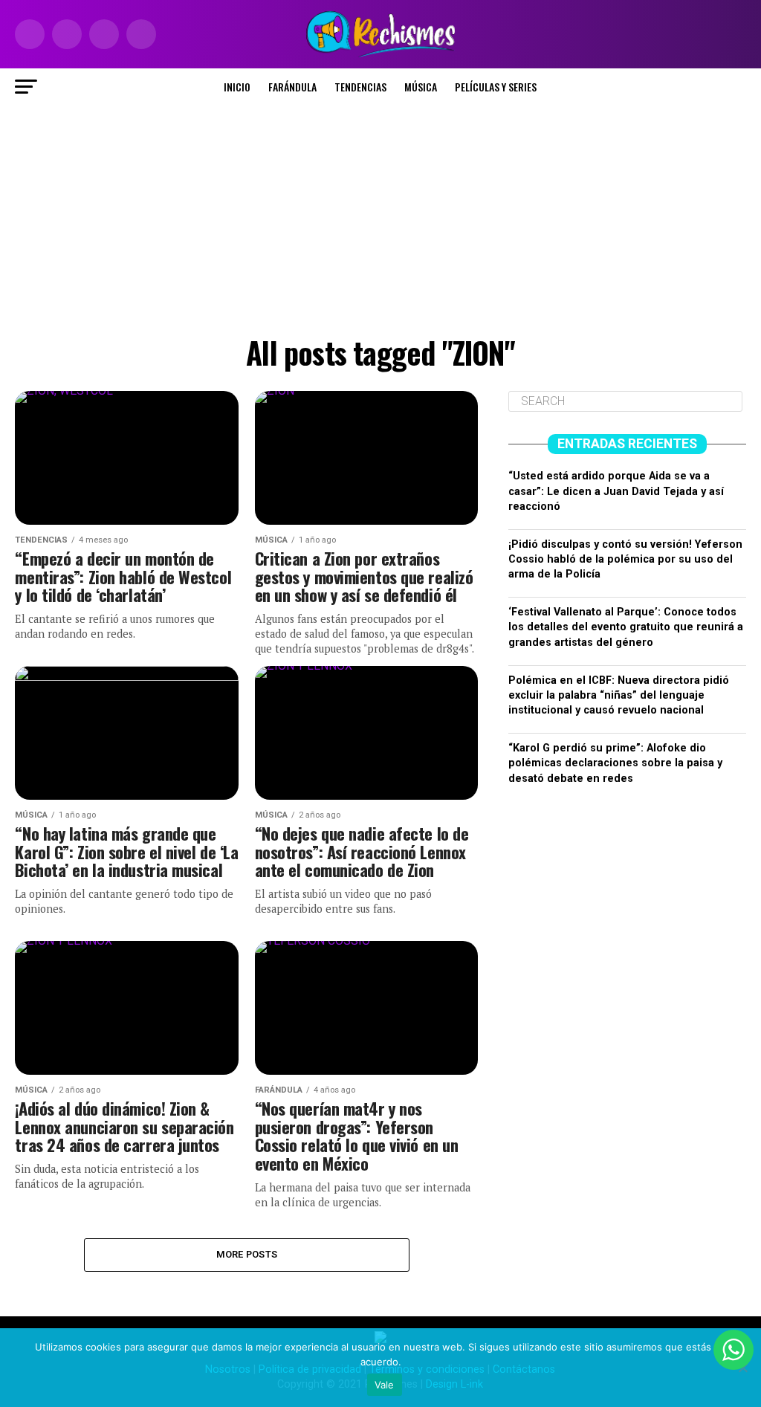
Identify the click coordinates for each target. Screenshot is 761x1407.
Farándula (292, 86)
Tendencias (360, 86)
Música (420, 86)
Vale (385, 1385)
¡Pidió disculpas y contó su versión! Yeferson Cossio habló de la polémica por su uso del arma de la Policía (625, 559)
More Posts (247, 1254)
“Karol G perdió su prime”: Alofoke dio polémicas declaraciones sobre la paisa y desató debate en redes (615, 763)
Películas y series (496, 86)
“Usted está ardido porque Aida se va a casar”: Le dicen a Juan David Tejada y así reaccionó (616, 491)
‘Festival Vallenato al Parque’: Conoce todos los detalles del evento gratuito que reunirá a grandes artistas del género (625, 627)
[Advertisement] (380, 217)
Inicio (237, 86)
